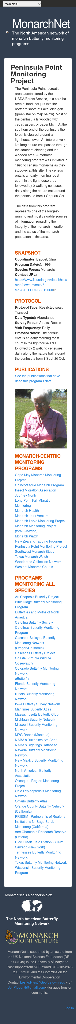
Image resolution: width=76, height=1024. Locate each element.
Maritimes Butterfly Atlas (33, 709)
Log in (69, 1007)
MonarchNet (41, 22)
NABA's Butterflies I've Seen (36, 739)
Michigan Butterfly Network (35, 719)
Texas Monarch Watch (31, 556)
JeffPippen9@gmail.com (28, 987)
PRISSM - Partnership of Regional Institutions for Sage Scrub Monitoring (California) (40, 821)
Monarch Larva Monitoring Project (40, 520)
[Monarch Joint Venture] (32, 936)
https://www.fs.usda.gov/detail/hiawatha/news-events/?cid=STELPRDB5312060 (41, 284)
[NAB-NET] (31, 913)
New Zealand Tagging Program (38, 541)
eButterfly (22, 678)
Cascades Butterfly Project (35, 652)
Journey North (25, 495)
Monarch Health (27, 510)
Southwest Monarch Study (34, 551)
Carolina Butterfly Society (34, 622)
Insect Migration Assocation (35, 490)
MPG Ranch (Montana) (32, 734)
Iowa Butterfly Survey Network (37, 704)
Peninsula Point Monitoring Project (41, 546)
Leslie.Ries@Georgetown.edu (44, 982)
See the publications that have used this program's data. (37, 378)
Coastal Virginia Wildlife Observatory (33, 661)
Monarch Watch (26, 536)
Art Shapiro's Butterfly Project (37, 596)
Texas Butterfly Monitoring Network (41, 862)
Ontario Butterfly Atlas (31, 801)
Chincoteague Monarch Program (39, 485)
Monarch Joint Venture (32, 515)
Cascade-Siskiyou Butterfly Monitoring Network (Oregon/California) (35, 642)
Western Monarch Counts (34, 566)
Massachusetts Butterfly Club (36, 714)
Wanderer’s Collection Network (38, 561)
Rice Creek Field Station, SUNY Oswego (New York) (39, 844)
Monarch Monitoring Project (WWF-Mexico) (35, 528)
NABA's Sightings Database (36, 744)
